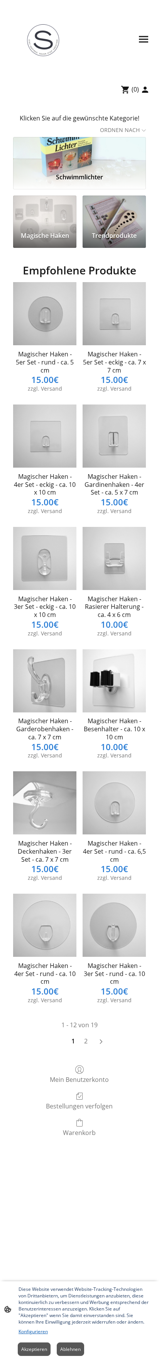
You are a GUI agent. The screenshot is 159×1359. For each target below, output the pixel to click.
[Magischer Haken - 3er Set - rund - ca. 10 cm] (114, 925)
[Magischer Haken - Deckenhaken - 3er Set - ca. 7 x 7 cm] (44, 802)
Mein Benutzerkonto (79, 1079)
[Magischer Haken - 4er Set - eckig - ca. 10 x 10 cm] (44, 436)
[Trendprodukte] (114, 211)
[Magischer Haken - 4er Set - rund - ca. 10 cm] (44, 925)
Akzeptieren (34, 1349)
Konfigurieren (33, 1331)
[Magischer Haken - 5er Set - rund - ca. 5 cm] (44, 313)
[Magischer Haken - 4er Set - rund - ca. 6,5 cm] (114, 802)
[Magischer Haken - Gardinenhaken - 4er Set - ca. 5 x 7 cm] (114, 436)
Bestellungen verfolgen (79, 1106)
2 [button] (86, 1041)
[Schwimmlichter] (79, 152)
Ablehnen (70, 1349)
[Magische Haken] (44, 211)
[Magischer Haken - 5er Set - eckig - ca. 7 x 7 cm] (114, 313)
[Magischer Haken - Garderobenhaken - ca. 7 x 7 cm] (44, 680)
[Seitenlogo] (42, 39)
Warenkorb (79, 1132)
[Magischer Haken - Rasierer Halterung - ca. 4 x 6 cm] (114, 558)
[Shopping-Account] (145, 89)
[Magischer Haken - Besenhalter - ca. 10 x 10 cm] (114, 680)
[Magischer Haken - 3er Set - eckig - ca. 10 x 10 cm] (44, 558)
